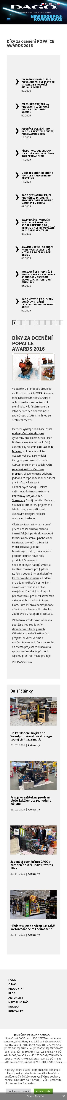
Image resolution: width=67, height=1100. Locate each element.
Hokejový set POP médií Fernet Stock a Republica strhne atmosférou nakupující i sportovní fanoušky (38, 277)
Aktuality (34, 745)
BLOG (11, 993)
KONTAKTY (15, 1011)
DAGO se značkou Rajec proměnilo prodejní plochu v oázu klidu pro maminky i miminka (37, 199)
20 (48, 323)
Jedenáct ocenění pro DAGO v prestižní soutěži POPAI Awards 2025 (37, 131)
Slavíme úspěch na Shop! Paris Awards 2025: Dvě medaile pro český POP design (37, 251)
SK (62, 4)
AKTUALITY (15, 997)
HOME (12, 979)
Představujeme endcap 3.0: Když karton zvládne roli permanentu (37, 153)
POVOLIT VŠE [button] (43, 1091)
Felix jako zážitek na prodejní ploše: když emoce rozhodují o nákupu (35, 108)
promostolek (20, 596)
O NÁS (12, 984)
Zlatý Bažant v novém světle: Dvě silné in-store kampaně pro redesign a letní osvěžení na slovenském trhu (38, 225)
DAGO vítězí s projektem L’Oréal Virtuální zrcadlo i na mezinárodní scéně (37, 303)
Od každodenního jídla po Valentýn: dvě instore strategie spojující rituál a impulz (38, 83)
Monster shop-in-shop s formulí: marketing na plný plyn (37, 175)
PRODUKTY (15, 988)
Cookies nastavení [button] (18, 1091)
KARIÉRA (13, 1006)
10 (42, 323)
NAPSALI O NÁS (18, 1002)
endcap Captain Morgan (28, 433)
